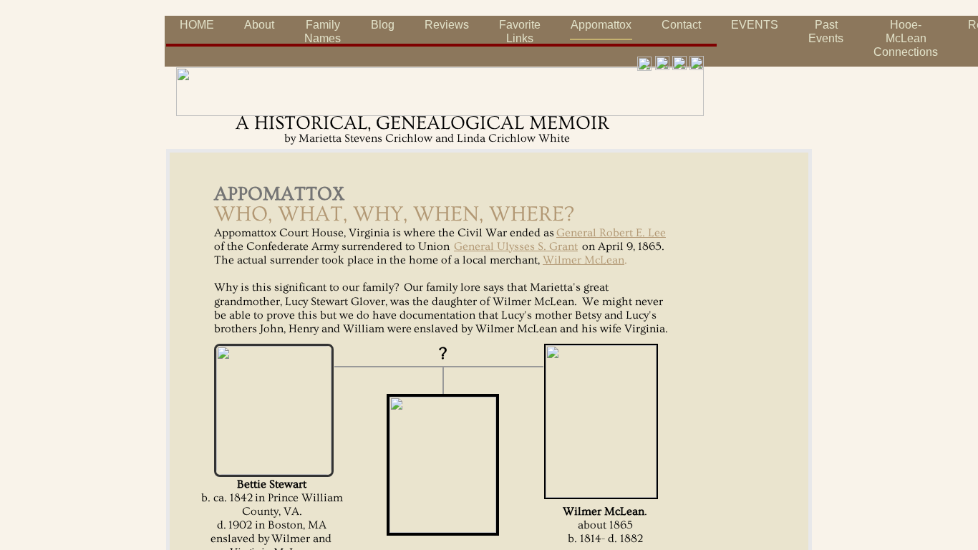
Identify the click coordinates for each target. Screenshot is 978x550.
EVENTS (754, 25)
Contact (681, 25)
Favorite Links (520, 31)
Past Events (825, 31)
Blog (382, 25)
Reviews (447, 25)
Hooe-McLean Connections (905, 38)
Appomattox (601, 25)
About (259, 25)
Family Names (322, 31)
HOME (197, 25)
